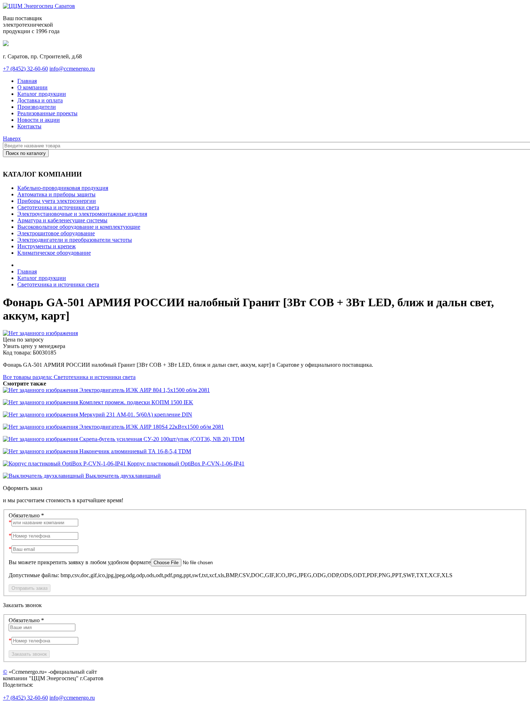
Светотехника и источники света (58, 207)
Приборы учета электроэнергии (56, 201)
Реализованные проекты (47, 113)
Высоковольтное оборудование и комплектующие (78, 227)
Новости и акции (38, 120)
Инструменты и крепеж (46, 246)
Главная (27, 81)
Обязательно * (26, 515)
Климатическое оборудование (54, 253)
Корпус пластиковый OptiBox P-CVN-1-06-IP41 (185, 463)
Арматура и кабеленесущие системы (62, 220)
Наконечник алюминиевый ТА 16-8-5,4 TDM (134, 451)
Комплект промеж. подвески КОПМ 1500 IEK (135, 402)
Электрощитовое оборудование (56, 233)
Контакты (29, 126)
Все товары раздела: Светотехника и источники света (69, 377)
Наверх (12, 138)
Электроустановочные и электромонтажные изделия (82, 214)
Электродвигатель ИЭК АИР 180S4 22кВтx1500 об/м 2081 (151, 427)
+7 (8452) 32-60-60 (25, 69)
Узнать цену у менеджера (34, 346)
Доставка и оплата (40, 100)
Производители (36, 107)
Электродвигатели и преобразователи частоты (74, 240)
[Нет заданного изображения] (40, 333)
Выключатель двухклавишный (122, 476)
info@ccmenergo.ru (72, 69)
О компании (32, 87)
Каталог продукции (41, 94)
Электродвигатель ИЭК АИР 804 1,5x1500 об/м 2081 (144, 390)
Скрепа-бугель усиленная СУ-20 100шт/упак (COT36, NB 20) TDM (161, 439)
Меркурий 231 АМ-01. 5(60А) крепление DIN (135, 414)
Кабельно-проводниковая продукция (62, 188)
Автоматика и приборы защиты (56, 194)
